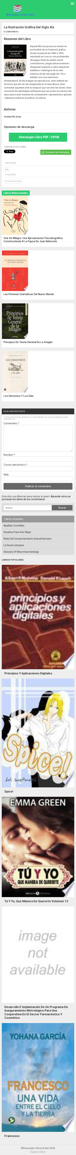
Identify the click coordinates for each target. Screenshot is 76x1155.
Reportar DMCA (37, 1152)
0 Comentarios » (11, 32)
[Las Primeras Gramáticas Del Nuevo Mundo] (15, 271)
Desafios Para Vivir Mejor (17, 532)
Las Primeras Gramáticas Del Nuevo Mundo (29, 294)
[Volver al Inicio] (20, 10)
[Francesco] (38, 1132)
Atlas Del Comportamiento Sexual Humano (27, 538)
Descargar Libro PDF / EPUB (39, 137)
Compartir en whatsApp (57, 152)
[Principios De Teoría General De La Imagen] (15, 321)
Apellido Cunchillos (14, 525)
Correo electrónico (15, 464)
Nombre (9, 454)
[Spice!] (38, 788)
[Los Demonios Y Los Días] (15, 372)
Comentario (11, 423)
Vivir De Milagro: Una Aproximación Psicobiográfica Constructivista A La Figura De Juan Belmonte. (33, 240)
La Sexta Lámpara (14, 545)
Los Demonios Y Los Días (19, 396)
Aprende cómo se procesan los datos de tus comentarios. (36, 498)
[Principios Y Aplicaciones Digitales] (38, 670)
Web (6, 474)
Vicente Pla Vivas (13, 181)
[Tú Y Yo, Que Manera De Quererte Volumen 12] (38, 898)
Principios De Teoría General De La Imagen (28, 342)
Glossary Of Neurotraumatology (21, 551)
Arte (7, 169)
